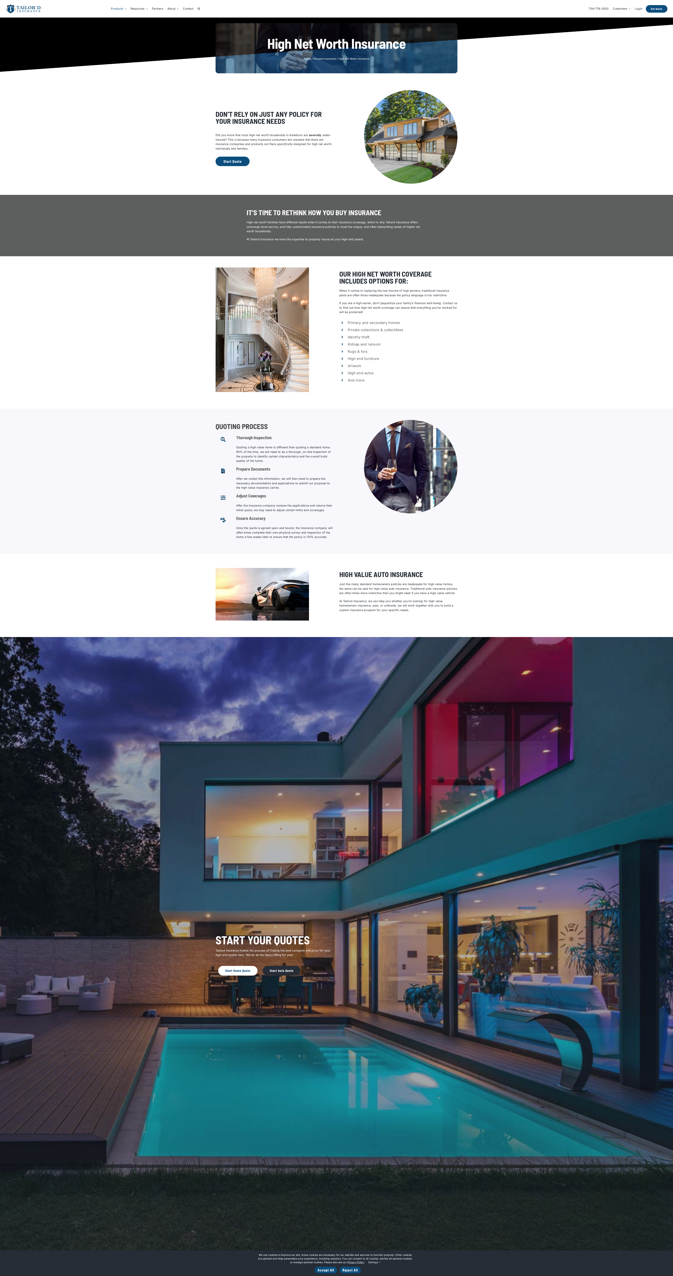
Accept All (326, 1270)
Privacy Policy (356, 1262)
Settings (373, 1262)
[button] (199, 9)
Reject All (350, 1270)
